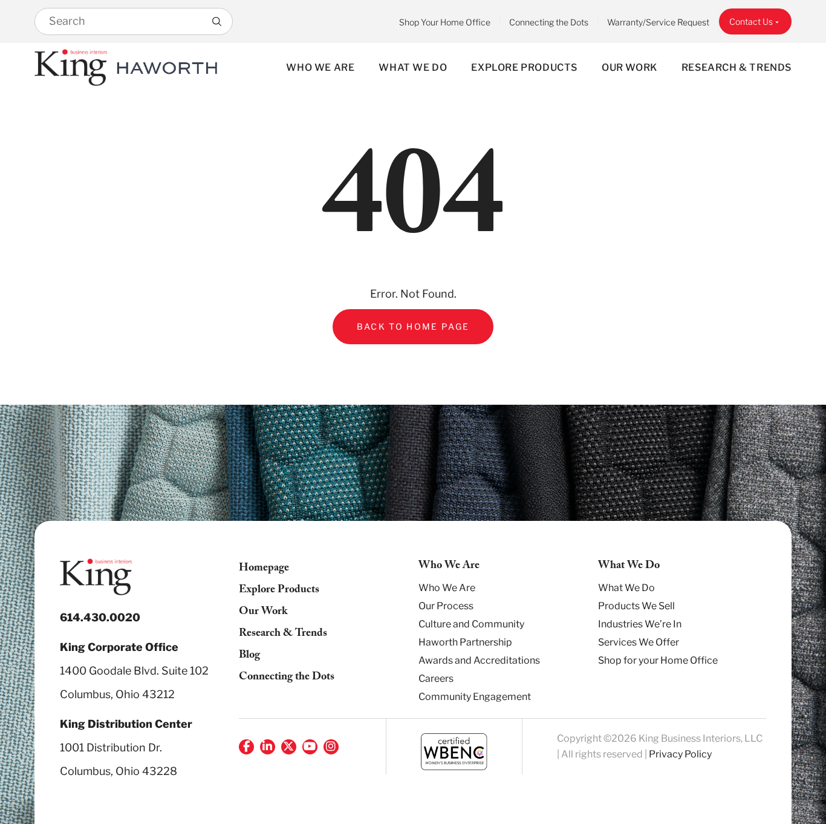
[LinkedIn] (267, 746)
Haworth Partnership (465, 642)
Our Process (445, 606)
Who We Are (320, 67)
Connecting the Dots (548, 22)
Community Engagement (474, 696)
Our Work (629, 67)
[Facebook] (246, 746)
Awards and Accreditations (479, 660)
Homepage (264, 569)
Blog (249, 656)
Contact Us (751, 21)
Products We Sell (636, 606)
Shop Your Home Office (444, 22)
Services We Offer (638, 642)
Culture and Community (471, 624)
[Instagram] (331, 746)
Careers (436, 678)
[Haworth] (167, 67)
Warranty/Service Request (658, 22)
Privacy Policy (680, 754)
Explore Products (524, 67)
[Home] (71, 67)
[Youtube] (309, 746)
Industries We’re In (639, 624)
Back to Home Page (413, 326)
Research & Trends (736, 67)
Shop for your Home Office (658, 660)
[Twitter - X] (288, 746)
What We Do (413, 67)
